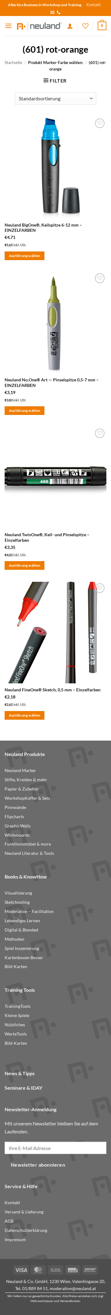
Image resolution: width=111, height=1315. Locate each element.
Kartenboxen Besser (24, 957)
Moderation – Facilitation (29, 911)
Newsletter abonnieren (38, 1165)
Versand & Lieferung (24, 1211)
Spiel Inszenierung (22, 948)
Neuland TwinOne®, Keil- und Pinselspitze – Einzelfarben (47, 537)
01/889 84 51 (35, 1288)
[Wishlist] (85, 26)
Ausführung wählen (24, 256)
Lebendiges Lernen (22, 920)
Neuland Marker (20, 770)
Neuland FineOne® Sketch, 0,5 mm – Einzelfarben (53, 689)
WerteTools (16, 1033)
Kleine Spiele (17, 1015)
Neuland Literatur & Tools (29, 853)
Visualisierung (18, 893)
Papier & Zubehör (22, 788)
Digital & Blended (21, 929)
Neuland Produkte (25, 754)
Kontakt (93, 4)
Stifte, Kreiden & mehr (26, 779)
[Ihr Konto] (70, 26)
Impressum (15, 1239)
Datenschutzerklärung (26, 1230)
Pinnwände (15, 807)
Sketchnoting (17, 902)
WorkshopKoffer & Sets (27, 798)
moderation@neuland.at (73, 1288)
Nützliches (15, 1024)
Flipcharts (14, 816)
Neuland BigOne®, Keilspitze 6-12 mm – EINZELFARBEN (43, 228)
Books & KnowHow (26, 876)
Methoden (14, 939)
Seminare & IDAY (23, 1088)
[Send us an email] (52, 12)
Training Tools (20, 990)
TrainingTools (18, 1006)
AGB (9, 1221)
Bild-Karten (16, 966)
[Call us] (58, 12)
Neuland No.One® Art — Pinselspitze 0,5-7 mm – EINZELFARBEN (52, 382)
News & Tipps (20, 1073)
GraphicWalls (18, 825)
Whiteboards (17, 835)
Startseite (13, 62)
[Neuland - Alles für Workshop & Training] (39, 26)
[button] (8, 25)
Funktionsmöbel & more (28, 844)
